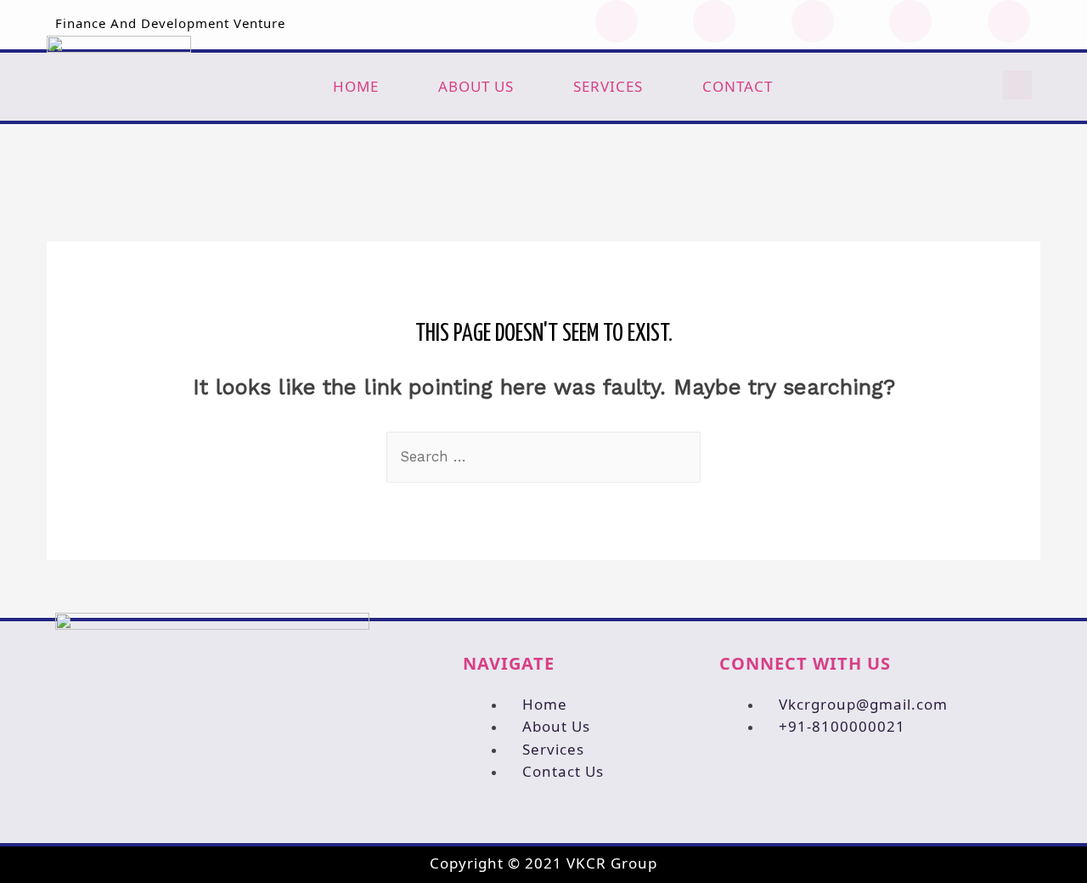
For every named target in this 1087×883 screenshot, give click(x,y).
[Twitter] (714, 21)
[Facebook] (616, 21)
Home (356, 86)
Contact (737, 86)
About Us (476, 86)
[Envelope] (1009, 21)
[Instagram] (910, 21)
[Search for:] (543, 456)
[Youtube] (812, 21)
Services (608, 86)
